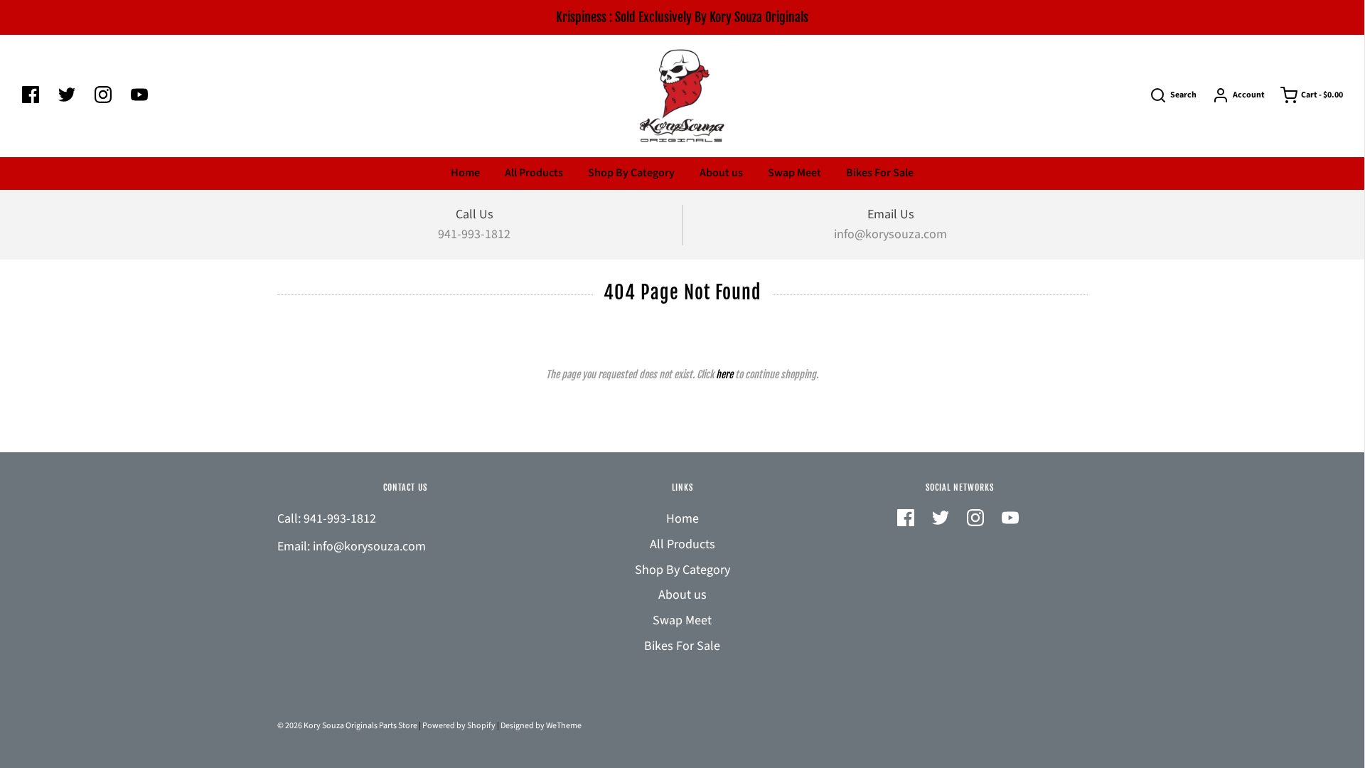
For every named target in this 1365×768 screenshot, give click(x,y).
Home (465, 173)
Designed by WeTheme (541, 726)
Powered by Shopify (459, 726)
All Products (534, 173)
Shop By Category (631, 173)
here (724, 374)
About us (721, 173)
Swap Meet (794, 173)
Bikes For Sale (880, 173)
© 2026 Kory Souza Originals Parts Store (347, 726)
